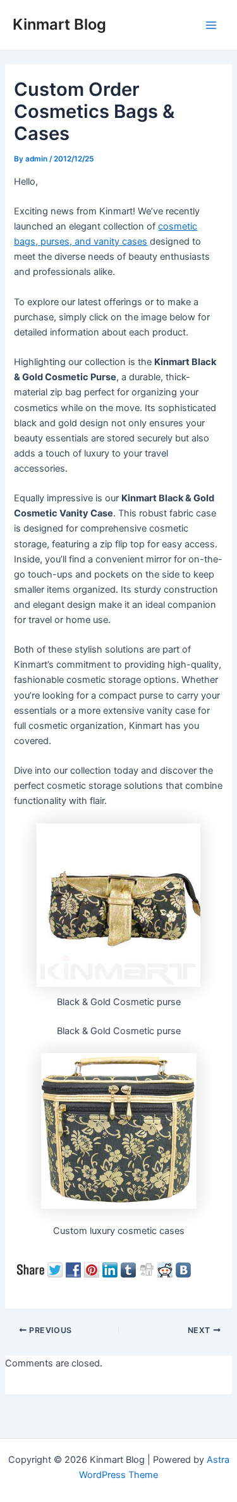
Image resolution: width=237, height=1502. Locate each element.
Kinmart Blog (59, 24)
